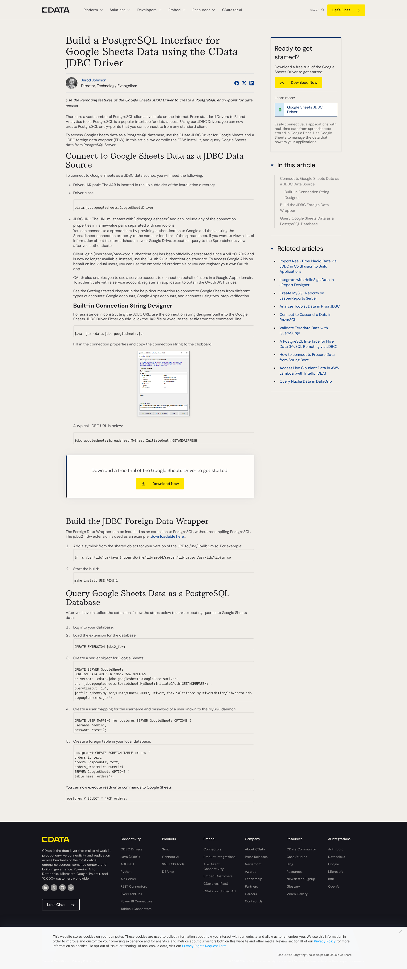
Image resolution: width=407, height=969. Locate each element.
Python (126, 871)
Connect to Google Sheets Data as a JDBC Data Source (309, 181)
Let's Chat (341, 10)
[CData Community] (71, 887)
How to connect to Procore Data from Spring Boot (307, 357)
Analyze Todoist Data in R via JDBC (310, 306)
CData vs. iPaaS (216, 883)
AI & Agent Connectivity (214, 866)
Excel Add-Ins (131, 894)
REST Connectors (134, 886)
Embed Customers (218, 876)
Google (333, 864)
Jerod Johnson (93, 80)
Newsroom (253, 864)
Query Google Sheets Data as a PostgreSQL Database (307, 221)
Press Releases (256, 857)
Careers (251, 894)
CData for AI (232, 10)
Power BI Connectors (137, 901)
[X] (54, 887)
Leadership (253, 879)
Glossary (293, 886)
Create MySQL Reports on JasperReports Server (302, 295)
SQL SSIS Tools (173, 864)
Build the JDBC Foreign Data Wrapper (304, 208)
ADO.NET (127, 864)
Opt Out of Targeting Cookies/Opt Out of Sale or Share (315, 955)
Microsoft (335, 871)
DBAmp (168, 871)
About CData (255, 849)
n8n (331, 879)
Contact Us (253, 901)
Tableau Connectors (136, 909)
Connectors (212, 849)
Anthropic (335, 849)
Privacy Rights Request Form (204, 946)
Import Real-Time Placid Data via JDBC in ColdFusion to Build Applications (308, 266)
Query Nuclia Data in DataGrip (306, 381)
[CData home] (59, 10)
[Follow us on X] (244, 83)
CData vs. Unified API (220, 891)
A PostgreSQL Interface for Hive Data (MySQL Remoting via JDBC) (308, 344)
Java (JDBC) (130, 857)
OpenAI (333, 886)
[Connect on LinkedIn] (251, 83)
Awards (250, 871)
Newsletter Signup (301, 879)
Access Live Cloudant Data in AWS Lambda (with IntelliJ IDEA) (309, 370)
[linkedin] (45, 887)
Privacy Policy (325, 941)
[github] (62, 887)
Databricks (336, 857)
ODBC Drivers (131, 849)
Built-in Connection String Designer (307, 194)
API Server (128, 879)
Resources (294, 871)
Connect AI (170, 857)
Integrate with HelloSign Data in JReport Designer (307, 282)
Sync (166, 849)
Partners (251, 886)
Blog (290, 864)
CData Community (301, 849)
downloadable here (167, 536)
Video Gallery (297, 894)
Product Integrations (219, 857)
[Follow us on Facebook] (236, 83)
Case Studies (297, 857)
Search (314, 10)
